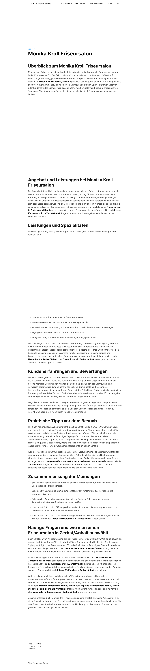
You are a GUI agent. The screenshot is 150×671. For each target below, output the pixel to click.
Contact (32, 649)
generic (31, 49)
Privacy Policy (35, 646)
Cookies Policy (35, 644)
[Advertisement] (75, 25)
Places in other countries (101, 3)
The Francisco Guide (39, 3)
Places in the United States (73, 3)
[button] (118, 3)
